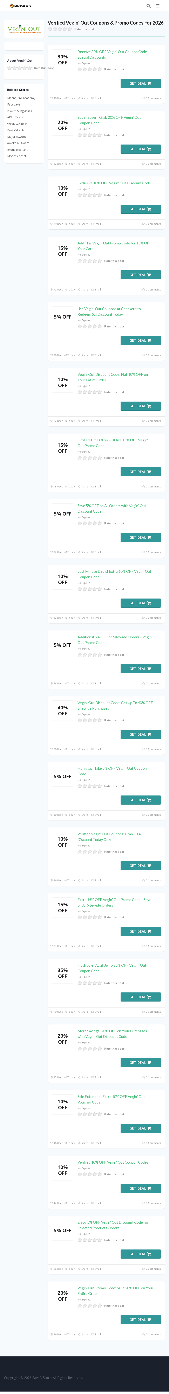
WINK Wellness (17, 124)
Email (97, 98)
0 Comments (153, 98)
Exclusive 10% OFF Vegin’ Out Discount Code (114, 183)
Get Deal (138, 83)
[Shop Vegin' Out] (24, 28)
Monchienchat (16, 156)
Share (84, 98)
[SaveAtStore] (20, 5)
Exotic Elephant (17, 150)
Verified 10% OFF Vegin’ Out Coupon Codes (112, 1162)
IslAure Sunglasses (19, 111)
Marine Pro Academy (21, 98)
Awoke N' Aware (18, 143)
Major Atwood (17, 137)
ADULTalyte (15, 117)
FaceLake (13, 104)
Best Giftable (16, 130)
